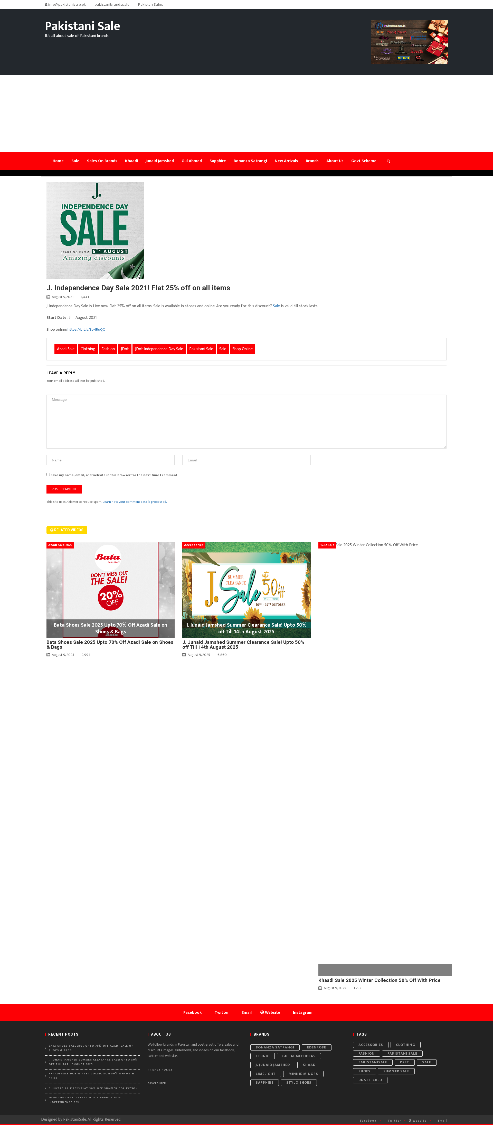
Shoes (364, 1071)
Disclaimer (157, 1083)
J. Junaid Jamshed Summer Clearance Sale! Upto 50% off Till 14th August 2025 (243, 644)
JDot (125, 349)
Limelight (266, 1074)
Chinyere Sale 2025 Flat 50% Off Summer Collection (93, 1088)
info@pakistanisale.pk (67, 4)
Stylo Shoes (298, 1082)
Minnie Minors (303, 1074)
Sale (276, 306)
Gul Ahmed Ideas (299, 1056)
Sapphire (264, 1082)
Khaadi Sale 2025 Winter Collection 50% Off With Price (379, 980)
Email (442, 1120)
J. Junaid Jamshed (273, 1065)
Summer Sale (396, 1071)
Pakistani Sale (201, 349)
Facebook (367, 1120)
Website (419, 1120)
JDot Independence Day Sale (159, 349)
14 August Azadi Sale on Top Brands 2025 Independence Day (85, 1099)
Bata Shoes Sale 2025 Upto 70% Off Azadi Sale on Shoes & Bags (109, 644)
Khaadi (310, 1065)
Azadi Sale (65, 349)
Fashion (108, 349)
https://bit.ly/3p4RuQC (86, 329)
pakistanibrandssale (111, 4)
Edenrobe (316, 1047)
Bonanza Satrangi (275, 1047)
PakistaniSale (372, 1062)
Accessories (370, 1045)
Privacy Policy (160, 1069)
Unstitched (370, 1080)
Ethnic (262, 1056)
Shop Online (242, 349)
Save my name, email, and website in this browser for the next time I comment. (114, 475)
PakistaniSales (150, 4)
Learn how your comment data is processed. (135, 502)
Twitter (394, 1120)
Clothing (88, 349)
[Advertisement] (246, 114)
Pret (404, 1062)
